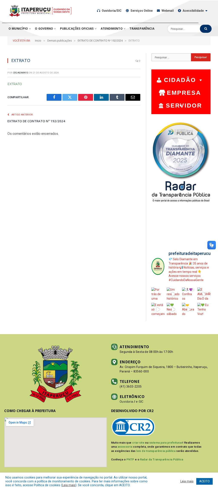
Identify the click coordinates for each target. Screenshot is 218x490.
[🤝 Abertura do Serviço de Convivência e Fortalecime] (188, 309)
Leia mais (68, 485)
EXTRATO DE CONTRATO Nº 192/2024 (36, 121)
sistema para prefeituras (166, 442)
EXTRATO (14, 84)
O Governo (44, 28)
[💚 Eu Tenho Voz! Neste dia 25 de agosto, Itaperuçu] (204, 309)
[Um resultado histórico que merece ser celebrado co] (173, 294)
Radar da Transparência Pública (161, 459)
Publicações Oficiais (77, 28)
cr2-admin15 (20, 72)
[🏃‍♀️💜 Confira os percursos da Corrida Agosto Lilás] (188, 294)
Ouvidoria (126, 401)
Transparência (141, 28)
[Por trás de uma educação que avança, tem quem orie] (158, 294)
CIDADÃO (180, 80)
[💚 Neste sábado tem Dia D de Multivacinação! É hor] (173, 309)
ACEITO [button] (204, 481)
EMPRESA (184, 92)
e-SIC (139, 401)
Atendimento (112, 28)
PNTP (130, 459)
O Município (18, 28)
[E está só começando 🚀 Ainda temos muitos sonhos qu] (158, 309)
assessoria (125, 446)
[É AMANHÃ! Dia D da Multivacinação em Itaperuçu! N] (204, 294)
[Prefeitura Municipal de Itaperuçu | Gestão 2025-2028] (40, 10)
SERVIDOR (184, 105)
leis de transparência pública (156, 451)
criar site (138, 442)
